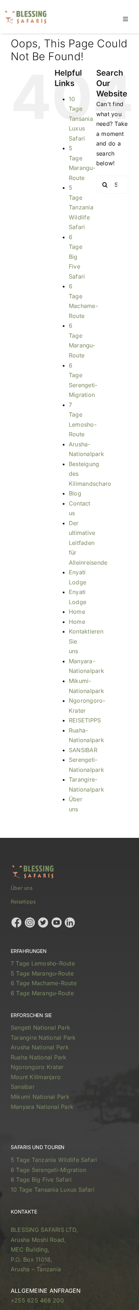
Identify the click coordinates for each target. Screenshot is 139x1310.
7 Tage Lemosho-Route (43, 963)
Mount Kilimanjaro (36, 1077)
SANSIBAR (83, 750)
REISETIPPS (85, 720)
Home (77, 611)
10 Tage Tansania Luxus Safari (81, 118)
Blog (75, 493)
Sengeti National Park (40, 1027)
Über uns (21, 888)
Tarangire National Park (43, 1037)
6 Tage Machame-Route (44, 983)
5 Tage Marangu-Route (42, 973)
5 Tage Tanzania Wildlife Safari (81, 207)
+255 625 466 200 (37, 1300)
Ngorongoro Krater (37, 1067)
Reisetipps (23, 901)
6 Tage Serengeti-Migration (48, 1169)
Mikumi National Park (40, 1096)
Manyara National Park (42, 1106)
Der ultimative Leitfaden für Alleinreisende (88, 542)
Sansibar (23, 1086)
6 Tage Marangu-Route (42, 993)
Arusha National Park (40, 1047)
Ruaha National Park (39, 1057)
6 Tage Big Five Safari (77, 256)
